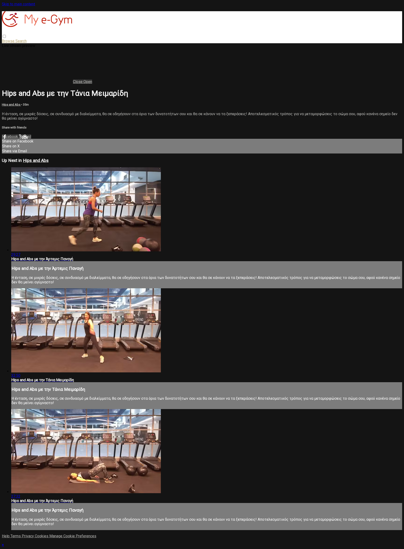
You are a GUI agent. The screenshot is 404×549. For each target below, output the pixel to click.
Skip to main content (18, 4)
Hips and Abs (11, 104)
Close (78, 81)
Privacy (28, 536)
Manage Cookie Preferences (72, 536)
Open (87, 81)
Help (6, 536)
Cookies (42, 536)
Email (26, 136)
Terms (16, 536)
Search (21, 41)
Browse (8, 41)
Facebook (10, 136)
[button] (4, 36)
